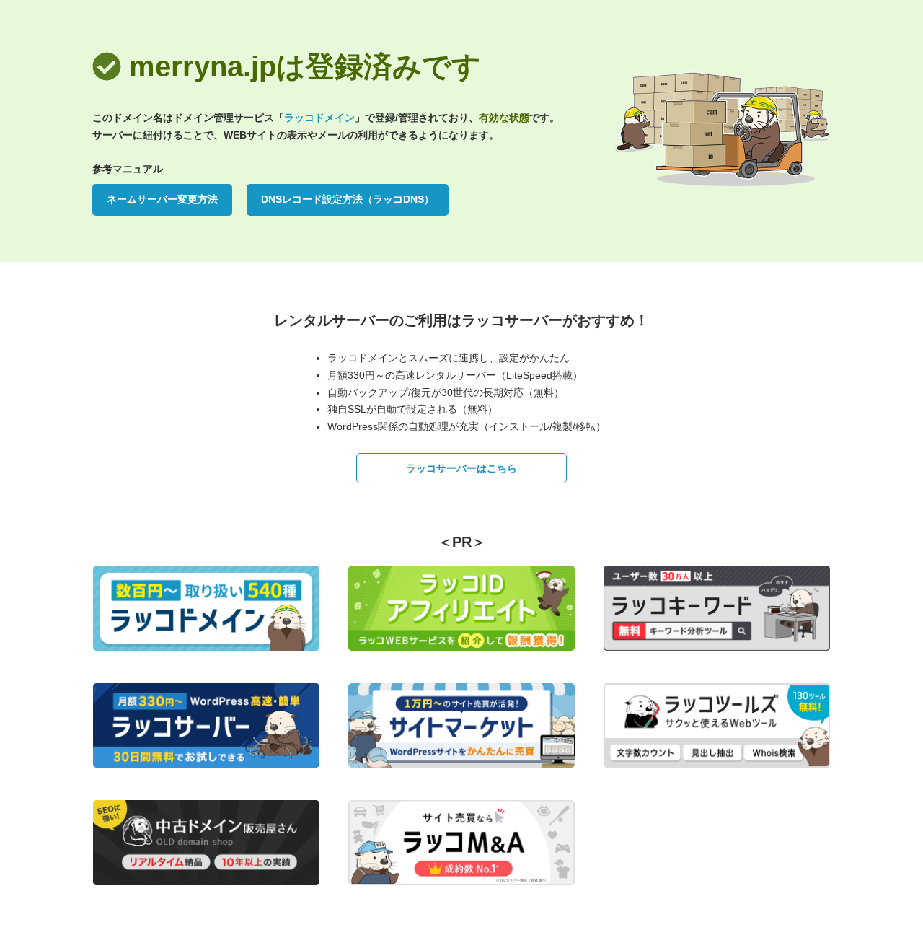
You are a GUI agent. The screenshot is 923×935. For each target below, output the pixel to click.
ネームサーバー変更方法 (162, 199)
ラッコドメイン (319, 117)
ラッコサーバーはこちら (461, 468)
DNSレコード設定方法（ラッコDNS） (347, 199)
